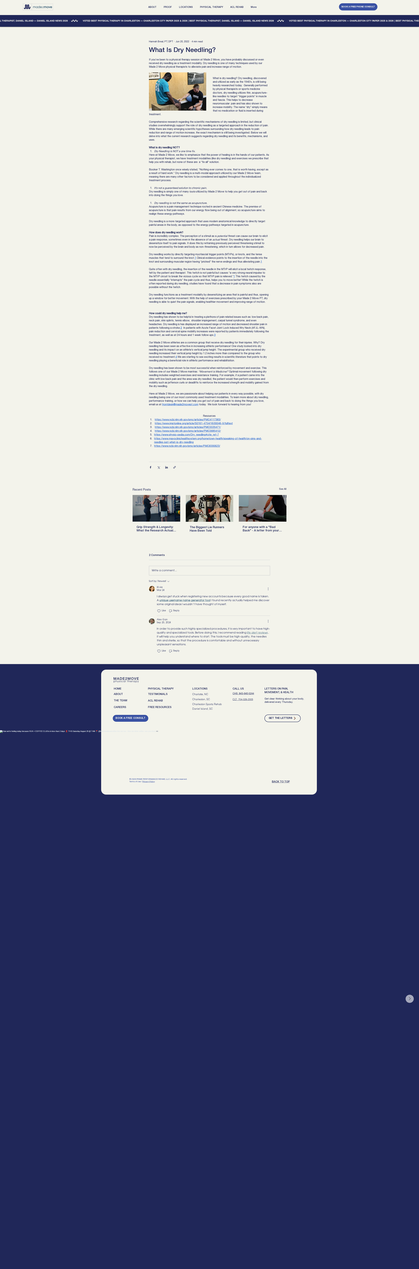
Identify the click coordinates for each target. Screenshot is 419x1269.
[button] (153, 7)
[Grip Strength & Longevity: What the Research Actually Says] (156, 508)
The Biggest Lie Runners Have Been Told (207, 529)
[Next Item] (410, 999)
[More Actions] (268, 589)
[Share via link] (174, 467)
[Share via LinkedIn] (166, 467)
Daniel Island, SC (202, 708)
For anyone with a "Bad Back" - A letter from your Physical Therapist (261, 529)
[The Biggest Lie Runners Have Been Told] (209, 508)
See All (282, 489)
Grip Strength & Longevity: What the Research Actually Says (156, 529)
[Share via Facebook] (150, 467)
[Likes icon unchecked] (159, 611)
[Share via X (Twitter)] (158, 467)
